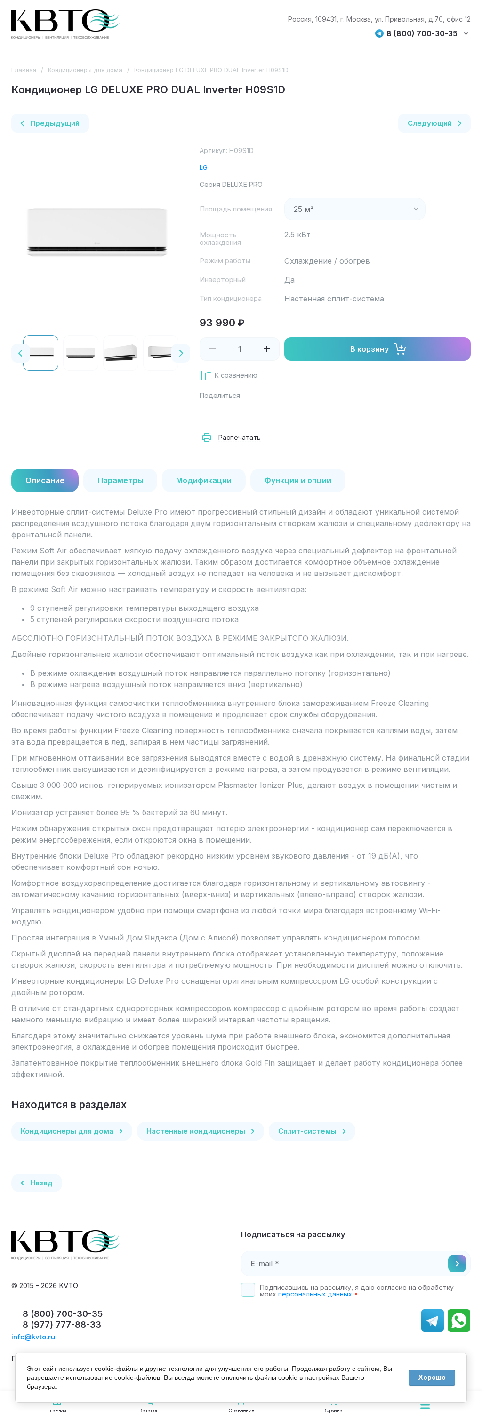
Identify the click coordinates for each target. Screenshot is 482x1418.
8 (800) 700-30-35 (422, 33)
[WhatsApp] (312, 414)
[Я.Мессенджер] (209, 414)
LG (204, 167)
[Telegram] (271, 414)
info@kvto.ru (33, 1336)
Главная (23, 69)
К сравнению (236, 375)
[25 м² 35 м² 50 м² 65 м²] (355, 209)
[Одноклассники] (250, 414)
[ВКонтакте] (229, 414)
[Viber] (291, 414)
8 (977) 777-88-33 (62, 1324)
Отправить (457, 1263)
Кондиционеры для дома (85, 69)
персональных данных (315, 1294)
